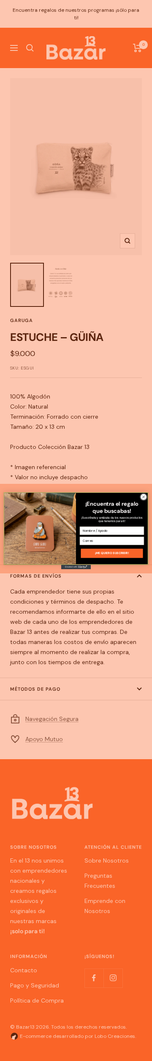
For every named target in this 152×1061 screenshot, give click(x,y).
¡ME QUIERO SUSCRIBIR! (112, 553)
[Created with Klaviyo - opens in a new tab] (76, 567)
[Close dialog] (143, 497)
